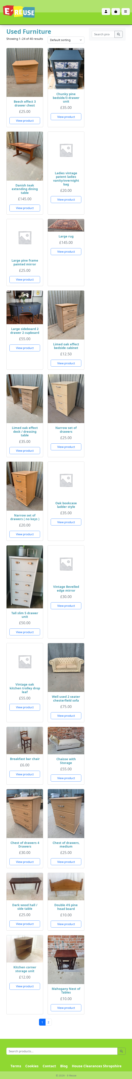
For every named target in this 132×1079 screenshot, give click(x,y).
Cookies (31, 1066)
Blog (64, 1066)
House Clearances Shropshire (97, 1066)
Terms (15, 1066)
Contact (49, 1066)
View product (25, 121)
